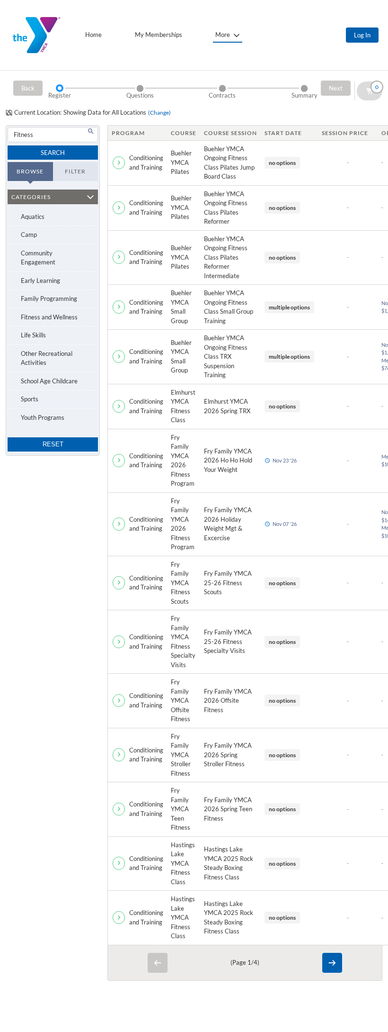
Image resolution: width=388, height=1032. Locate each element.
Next (336, 88)
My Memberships (158, 34)
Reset (53, 444)
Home (93, 34)
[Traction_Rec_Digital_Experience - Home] (36, 35)
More (222, 34)
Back (28, 88)
